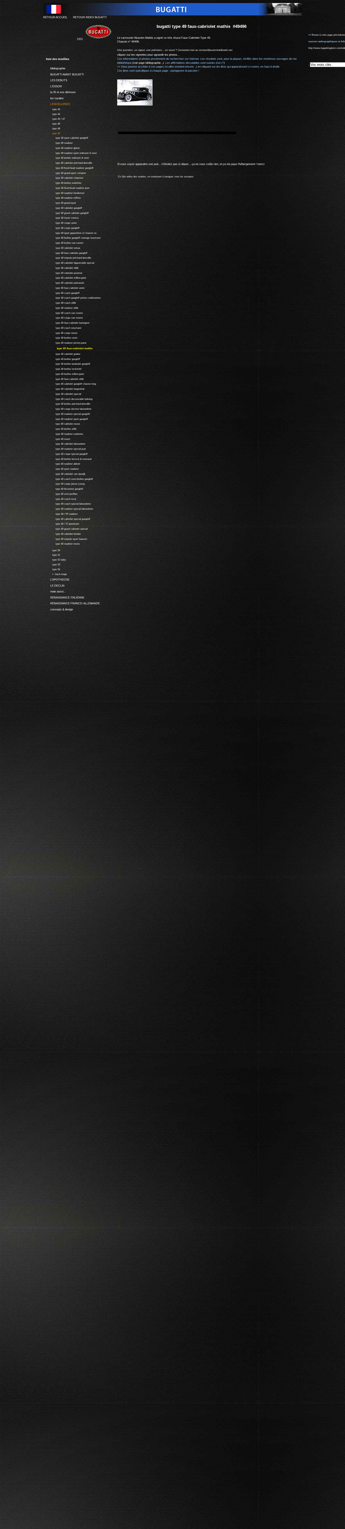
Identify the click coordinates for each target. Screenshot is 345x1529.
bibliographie (55, 67)
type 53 (53, 564)
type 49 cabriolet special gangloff (68, 518)
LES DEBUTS (56, 79)
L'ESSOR (54, 85)
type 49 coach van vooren (64, 312)
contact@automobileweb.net (215, 50)
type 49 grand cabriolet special (67, 528)
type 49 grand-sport (61, 202)
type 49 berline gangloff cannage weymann (73, 237)
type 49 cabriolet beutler (63, 533)
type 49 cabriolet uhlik (62, 267)
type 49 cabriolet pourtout (64, 272)
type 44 (53, 113)
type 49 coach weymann (63, 327)
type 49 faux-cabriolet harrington (67, 322)
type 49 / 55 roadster (62, 513)
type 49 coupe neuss (62, 332)
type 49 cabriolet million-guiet (66, 277)
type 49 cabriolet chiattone (64, 177)
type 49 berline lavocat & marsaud (68, 458)
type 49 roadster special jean (66, 448)
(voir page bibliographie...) (148, 62)
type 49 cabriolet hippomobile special (70, 262)
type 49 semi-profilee (62, 493)
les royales (55, 97)
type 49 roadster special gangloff (68, 413)
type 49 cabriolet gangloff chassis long (71, 383)
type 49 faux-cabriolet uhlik (65, 378)
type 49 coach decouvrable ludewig (69, 398)
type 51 (53, 554)
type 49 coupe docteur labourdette (68, 408)
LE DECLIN (55, 584)
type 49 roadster (59, 142)
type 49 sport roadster (62, 468)
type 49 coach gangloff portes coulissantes (73, 297)
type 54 (53, 569)
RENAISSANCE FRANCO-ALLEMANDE (73, 602)
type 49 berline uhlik (61, 428)
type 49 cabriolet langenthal (65, 388)
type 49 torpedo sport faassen (66, 538)
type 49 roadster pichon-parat (66, 342)
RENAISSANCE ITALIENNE (65, 596)
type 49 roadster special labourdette (69, 508)
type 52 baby (56, 559)
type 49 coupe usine (61, 222)
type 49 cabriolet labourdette (65, 443)
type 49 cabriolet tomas (63, 247)
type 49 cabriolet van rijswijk (65, 473)
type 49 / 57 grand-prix (62, 523)
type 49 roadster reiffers (63, 197)
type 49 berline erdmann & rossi (67, 157)
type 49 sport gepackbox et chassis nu (71, 232)
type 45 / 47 (55, 118)
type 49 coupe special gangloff (67, 453)
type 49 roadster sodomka (64, 433)
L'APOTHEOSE (57, 578)
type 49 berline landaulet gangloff (68, 363)
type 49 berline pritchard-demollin (68, 403)
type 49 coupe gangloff (63, 227)
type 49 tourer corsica (62, 217)
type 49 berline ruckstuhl (63, 368)
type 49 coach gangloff (63, 292)
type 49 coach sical (61, 498)
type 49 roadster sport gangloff (67, 418)
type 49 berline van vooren (64, 242)
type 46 (53, 123)
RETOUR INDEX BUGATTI (90, 17)
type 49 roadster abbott (63, 463)
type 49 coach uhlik (61, 302)
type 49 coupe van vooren (64, 317)
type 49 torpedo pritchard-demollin (68, 257)
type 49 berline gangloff (63, 358)
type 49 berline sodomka (63, 182)
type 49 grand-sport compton (66, 172)
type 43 (53, 109)
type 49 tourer (58, 438)
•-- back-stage (56, 573)
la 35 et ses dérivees (61, 91)
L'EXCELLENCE (58, 103)
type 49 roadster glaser (63, 147)
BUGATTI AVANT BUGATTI (65, 73)
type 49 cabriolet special (63, 393)
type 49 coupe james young (65, 483)
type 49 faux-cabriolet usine (65, 287)
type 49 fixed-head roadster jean (67, 187)
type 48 (53, 128)
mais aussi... (56, 590)
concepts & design (59, 608)
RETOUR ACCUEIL (55, 17)
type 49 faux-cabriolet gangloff (66, 252)
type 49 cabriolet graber (63, 353)
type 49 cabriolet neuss (63, 423)
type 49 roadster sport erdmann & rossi (71, 152)
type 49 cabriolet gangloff (64, 207)
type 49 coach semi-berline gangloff (69, 478)
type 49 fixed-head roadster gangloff (69, 167)
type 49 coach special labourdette (68, 503)
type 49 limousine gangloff (64, 488)
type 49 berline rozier (62, 337)
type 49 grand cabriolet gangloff (67, 212)
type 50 (53, 550)
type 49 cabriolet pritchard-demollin (69, 162)
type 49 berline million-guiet (65, 373)
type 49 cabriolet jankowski (65, 282)
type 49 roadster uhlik (62, 307)
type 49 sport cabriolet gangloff (67, 137)
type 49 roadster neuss (63, 543)
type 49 (53, 133)
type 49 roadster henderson (65, 192)
